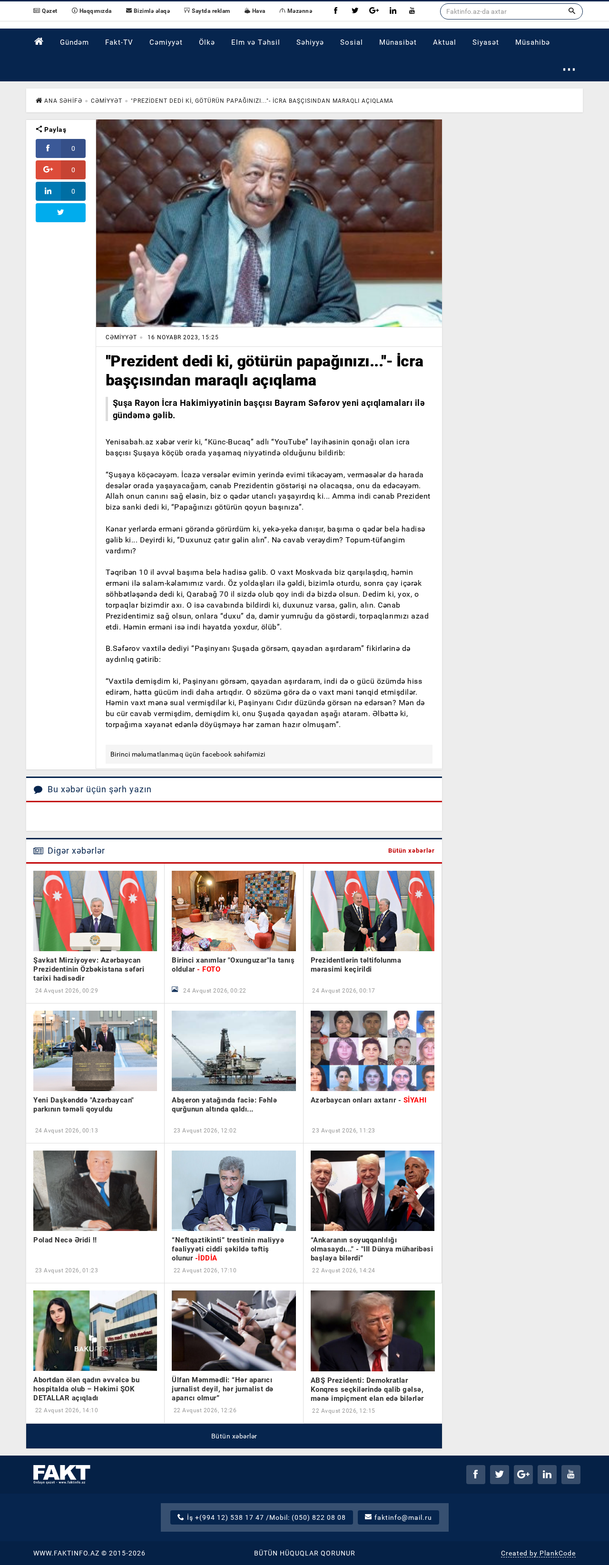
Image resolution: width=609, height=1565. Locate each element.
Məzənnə (298, 11)
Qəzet (49, 11)
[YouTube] (412, 11)
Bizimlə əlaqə (151, 11)
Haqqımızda (95, 11)
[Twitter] (354, 11)
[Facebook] (335, 11)
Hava (257, 11)
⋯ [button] (569, 68)
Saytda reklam (210, 11)
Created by (538, 1553)
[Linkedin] (393, 11)
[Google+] (373, 11)
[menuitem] (39, 42)
